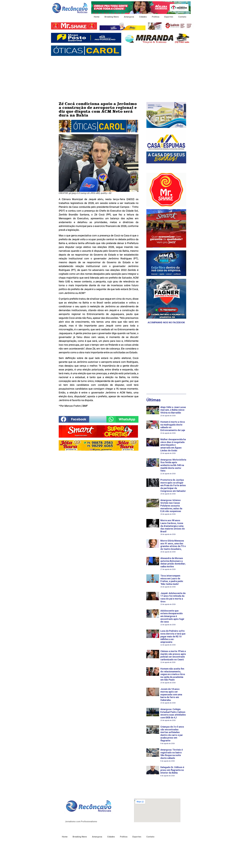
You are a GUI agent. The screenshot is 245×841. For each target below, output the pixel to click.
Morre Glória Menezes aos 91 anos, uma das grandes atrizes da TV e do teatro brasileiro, (173, 544)
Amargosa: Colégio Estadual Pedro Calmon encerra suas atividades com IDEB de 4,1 (173, 713)
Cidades (143, 17)
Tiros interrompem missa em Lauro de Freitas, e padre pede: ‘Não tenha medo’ (171, 579)
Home (96, 17)
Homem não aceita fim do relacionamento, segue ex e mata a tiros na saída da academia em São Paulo (172, 674)
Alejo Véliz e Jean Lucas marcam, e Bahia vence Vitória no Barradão (173, 410)
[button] (74, 419)
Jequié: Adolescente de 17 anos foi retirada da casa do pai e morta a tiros (173, 597)
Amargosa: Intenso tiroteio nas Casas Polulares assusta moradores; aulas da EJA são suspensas (171, 505)
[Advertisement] (122, 76)
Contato (182, 17)
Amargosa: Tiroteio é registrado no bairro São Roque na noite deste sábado (171, 753)
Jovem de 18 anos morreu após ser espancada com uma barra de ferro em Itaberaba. (171, 694)
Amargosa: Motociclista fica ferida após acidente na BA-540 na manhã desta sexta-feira (173, 465)
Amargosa (129, 17)
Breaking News (112, 17)
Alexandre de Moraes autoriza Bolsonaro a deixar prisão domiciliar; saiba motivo (173, 562)
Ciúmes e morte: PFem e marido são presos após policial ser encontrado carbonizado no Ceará (173, 655)
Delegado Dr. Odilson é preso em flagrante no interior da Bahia (172, 770)
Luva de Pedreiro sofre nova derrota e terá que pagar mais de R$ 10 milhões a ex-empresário (172, 636)
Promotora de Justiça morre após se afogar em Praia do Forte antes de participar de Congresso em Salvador (173, 485)
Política (155, 17)
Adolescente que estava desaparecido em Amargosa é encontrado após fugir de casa (172, 616)
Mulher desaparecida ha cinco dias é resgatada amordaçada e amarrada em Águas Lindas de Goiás (173, 445)
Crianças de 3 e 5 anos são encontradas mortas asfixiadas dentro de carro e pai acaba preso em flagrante (172, 733)
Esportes (168, 17)
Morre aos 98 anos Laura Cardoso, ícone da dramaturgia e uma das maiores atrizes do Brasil (172, 526)
